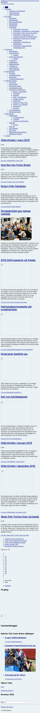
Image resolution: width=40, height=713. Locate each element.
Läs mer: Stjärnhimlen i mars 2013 (12, 161)
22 (6, 560)
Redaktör (8, 586)
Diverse (15, 125)
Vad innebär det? (18, 117)
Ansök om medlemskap (20, 121)
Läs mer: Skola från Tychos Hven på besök (15, 535)
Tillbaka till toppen (7, 707)
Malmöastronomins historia (18, 132)
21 (6, 558)
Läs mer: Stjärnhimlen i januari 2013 (12, 461)
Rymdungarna (13, 20)
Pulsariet (12, 126)
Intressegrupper (10, 71)
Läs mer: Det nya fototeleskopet (11, 439)
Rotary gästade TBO (11, 544)
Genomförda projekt (15, 88)
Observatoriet (9, 114)
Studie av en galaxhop (20, 104)
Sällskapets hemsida (15, 134)
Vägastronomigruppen (16, 79)
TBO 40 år (12, 130)
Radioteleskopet (14, 64)
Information (13, 18)
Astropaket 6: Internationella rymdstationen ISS (22, 47)
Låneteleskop (13, 51)
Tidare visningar (14, 14)
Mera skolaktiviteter (15, 22)
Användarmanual (14, 110)
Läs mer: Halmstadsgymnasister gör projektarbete (17, 349)
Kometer (16, 95)
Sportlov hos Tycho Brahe (16, 165)
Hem (6, 7)
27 (6, 569)
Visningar (8, 9)
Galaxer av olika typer (20, 103)
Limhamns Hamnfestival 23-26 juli (20, 646)
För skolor (8, 16)
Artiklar (15, 55)
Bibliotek (12, 123)
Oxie (2, 687)
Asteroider (16, 93)
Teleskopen (8, 49)
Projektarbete (13, 24)
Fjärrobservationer (11, 81)
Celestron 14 (13, 66)
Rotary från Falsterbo (13, 186)
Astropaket (12, 27)
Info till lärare (13, 84)
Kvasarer (16, 108)
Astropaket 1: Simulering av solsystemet (26, 31)
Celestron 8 (12, 60)
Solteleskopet (13, 62)
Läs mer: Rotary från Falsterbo (11, 206)
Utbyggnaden (13, 128)
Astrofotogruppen (15, 75)
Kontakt (7, 136)
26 (6, 568)
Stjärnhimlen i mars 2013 (15, 140)
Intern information (15, 112)
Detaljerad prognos (7, 690)
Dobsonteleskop (14, 70)
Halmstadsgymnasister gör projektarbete (16, 308)
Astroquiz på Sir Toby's (15, 675)
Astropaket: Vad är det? (20, 29)
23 (6, 562)
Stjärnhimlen (13, 26)
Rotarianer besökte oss (14, 354)
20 (6, 557)
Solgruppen (13, 77)
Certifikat (16, 119)
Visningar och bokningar (17, 11)
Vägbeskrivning (14, 13)
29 (6, 573)
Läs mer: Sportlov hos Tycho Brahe (12, 182)
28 (6, 571)
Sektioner (12, 73)
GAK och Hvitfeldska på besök (15, 542)
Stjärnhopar (17, 101)
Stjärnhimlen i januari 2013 (16, 443)
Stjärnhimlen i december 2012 (18, 466)
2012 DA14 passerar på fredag (18, 260)
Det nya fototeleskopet (14, 396)
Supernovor (17, 106)
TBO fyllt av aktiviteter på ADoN (16, 541)
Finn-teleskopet (14, 53)
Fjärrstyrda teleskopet (16, 57)
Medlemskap (13, 115)
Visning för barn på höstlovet (14, 539)
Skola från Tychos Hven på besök (20, 516)
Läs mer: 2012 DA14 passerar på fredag (14, 302)
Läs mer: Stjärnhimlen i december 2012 (13, 512)
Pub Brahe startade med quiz (14, 546)
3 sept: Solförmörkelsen (15, 638)
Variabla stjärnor (18, 99)
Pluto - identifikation (19, 97)
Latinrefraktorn (14, 68)
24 (6, 564)
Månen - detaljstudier (20, 92)
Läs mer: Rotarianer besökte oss (11, 392)
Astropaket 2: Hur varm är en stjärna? (25, 33)
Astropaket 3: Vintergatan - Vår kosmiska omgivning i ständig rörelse (25, 36)
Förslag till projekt (15, 86)
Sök (2, 702)
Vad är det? (12, 82)
